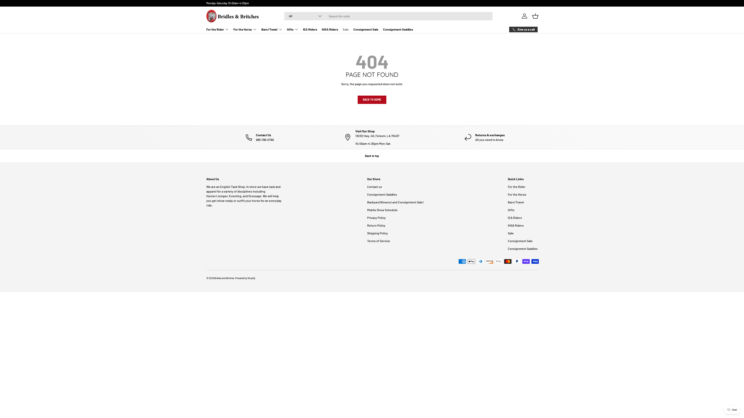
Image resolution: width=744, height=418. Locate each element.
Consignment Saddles (398, 29)
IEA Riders (310, 29)
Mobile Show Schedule (382, 210)
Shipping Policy (377, 233)
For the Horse (242, 29)
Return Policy (376, 225)
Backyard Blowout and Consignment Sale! (395, 202)
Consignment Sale (365, 29)
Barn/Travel (269, 29)
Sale (346, 29)
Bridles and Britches (224, 278)
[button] (535, 16)
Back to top (372, 156)
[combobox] (388, 16)
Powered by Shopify (245, 278)
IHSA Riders (330, 29)
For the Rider (215, 29)
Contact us (374, 186)
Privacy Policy (376, 217)
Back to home (372, 99)
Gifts (290, 29)
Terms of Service (378, 241)
